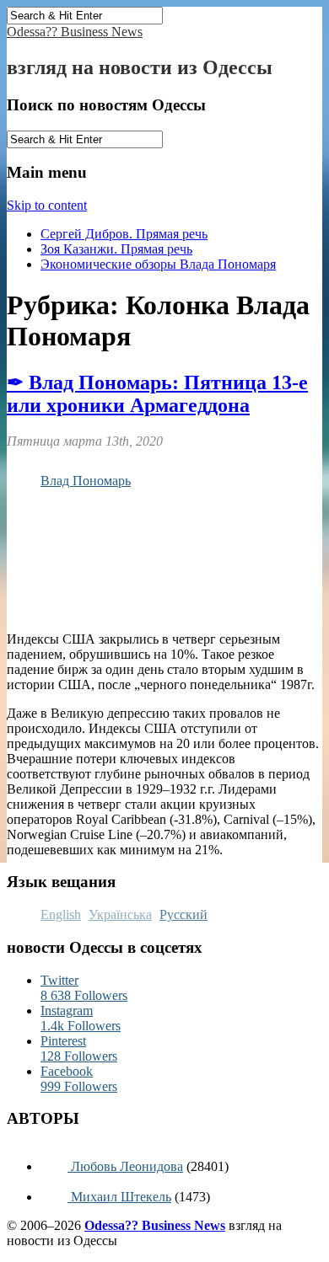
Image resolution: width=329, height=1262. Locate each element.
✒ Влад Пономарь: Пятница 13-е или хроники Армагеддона (157, 394)
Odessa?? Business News (75, 31)
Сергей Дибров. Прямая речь (124, 234)
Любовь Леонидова (125, 1166)
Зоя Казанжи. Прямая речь (116, 249)
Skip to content (47, 205)
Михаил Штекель (119, 1197)
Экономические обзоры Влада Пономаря (158, 264)
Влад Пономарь (85, 480)
